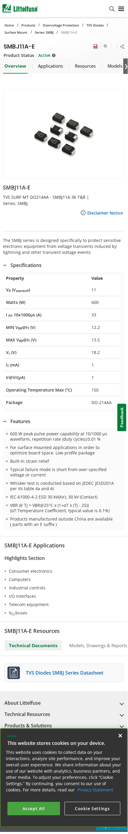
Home (9, 25)
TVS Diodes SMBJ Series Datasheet (64, 673)
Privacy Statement (95, 790)
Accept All (34, 808)
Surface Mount (15, 32)
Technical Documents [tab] (33, 645)
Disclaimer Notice (105, 213)
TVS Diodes (95, 25)
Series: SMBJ (44, 32)
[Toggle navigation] (121, 8)
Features (20, 421)
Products (28, 25)
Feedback (121, 418)
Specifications (26, 265)
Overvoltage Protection (61, 25)
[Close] (120, 735)
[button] (63, 133)
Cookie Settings (92, 808)
